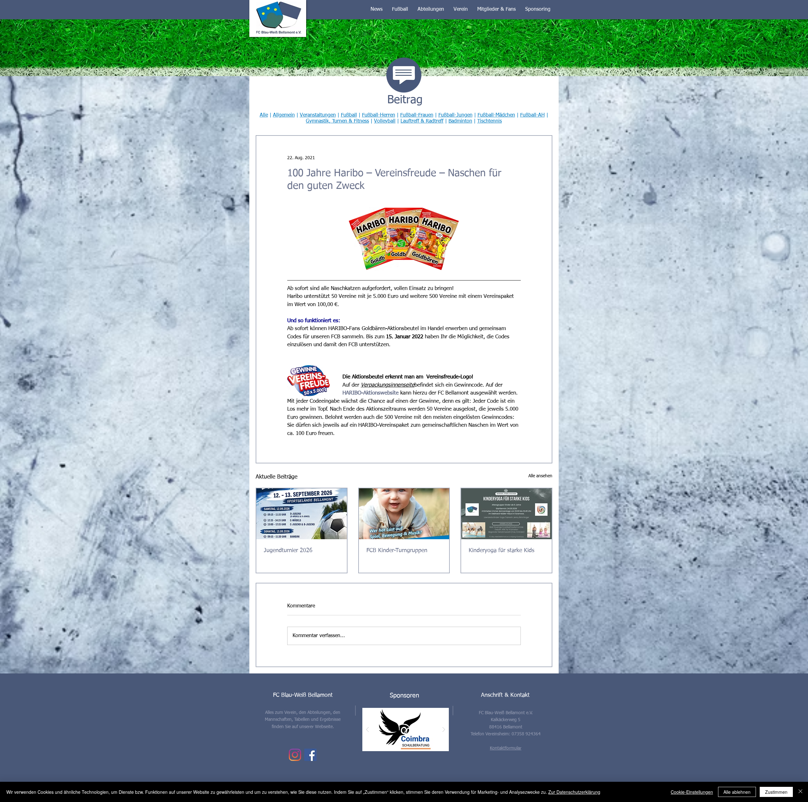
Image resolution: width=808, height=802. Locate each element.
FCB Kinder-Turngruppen (396, 550)
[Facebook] (310, 755)
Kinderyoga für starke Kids (501, 550)
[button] (376, 9)
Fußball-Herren (378, 115)
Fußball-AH (532, 115)
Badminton (460, 121)
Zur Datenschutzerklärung (574, 792)
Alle (264, 115)
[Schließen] (800, 792)
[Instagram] (295, 755)
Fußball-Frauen (416, 115)
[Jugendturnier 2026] (301, 513)
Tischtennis (489, 121)
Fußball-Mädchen (496, 115)
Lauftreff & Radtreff (422, 121)
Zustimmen (776, 792)
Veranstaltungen (318, 115)
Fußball (349, 115)
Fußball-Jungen (455, 115)
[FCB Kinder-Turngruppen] (404, 513)
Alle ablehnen (737, 792)
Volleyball (384, 121)
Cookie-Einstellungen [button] (692, 792)
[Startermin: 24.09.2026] (506, 513)
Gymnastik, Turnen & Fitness (337, 121)
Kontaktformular (505, 748)
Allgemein (284, 115)
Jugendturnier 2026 (288, 550)
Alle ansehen (540, 476)
